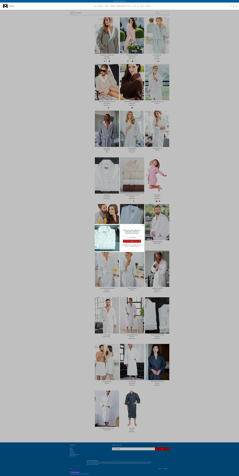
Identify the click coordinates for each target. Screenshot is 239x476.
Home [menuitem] (95, 6)
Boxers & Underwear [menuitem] (121, 6)
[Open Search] (230, 6)
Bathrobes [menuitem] (100, 6)
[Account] (233, 6)
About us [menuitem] (142, 6)
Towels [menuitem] (134, 6)
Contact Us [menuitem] (148, 6)
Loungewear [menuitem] (112, 6)
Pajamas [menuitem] (107, 6)
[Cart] (236, 6)
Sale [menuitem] (138, 6)
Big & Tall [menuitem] (129, 6)
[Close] (143, 225)
